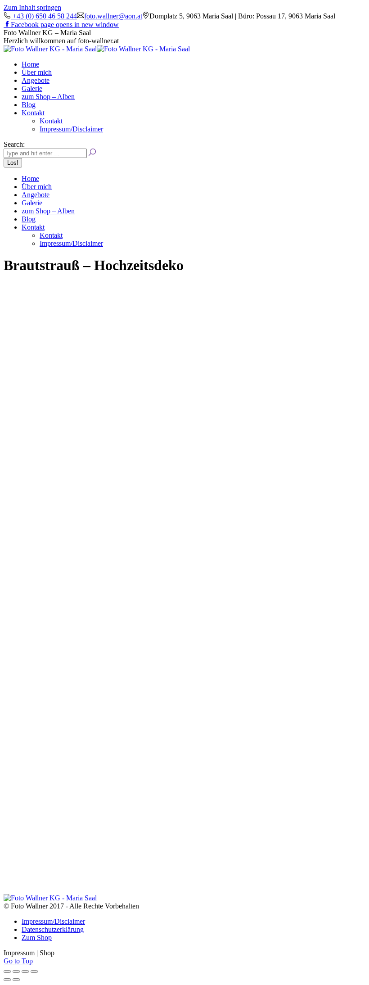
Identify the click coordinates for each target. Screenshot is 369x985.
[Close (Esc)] (7, 971)
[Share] (16, 971)
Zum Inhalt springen (32, 7)
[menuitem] (30, 64)
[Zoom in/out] (34, 971)
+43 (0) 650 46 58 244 (44, 16)
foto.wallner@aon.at (113, 16)
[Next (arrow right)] (16, 979)
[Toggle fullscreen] (25, 971)
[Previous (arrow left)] (7, 979)
